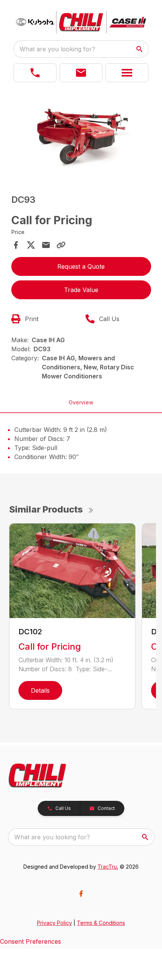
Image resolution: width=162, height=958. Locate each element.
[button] (35, 72)
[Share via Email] (45, 244)
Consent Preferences (30, 941)
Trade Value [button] (81, 290)
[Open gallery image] (81, 136)
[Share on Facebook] (15, 244)
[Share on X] (30, 244)
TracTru (107, 866)
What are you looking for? (57, 49)
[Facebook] (81, 893)
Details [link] (40, 690)
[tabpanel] (81, 137)
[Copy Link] (61, 244)
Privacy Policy (54, 923)
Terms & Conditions (101, 923)
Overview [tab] (81, 402)
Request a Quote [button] (81, 266)
